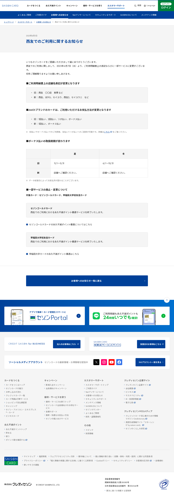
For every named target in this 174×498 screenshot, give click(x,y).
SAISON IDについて (128, 15)
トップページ (9, 22)
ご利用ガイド (41, 15)
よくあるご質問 (24, 15)
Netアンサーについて (82, 15)
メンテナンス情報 (148, 15)
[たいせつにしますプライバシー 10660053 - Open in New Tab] (164, 490)
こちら (107, 132)
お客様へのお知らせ (59, 15)
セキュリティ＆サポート (105, 15)
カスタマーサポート (25, 22)
